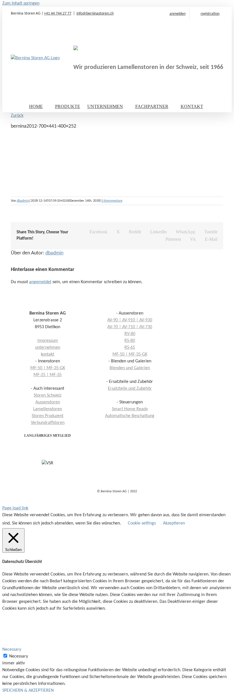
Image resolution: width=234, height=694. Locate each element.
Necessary (18, 656)
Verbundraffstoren (47, 423)
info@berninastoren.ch (95, 13)
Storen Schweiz (47, 395)
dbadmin (23, 201)
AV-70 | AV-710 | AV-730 (129, 327)
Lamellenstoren (47, 409)
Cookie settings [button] (142, 523)
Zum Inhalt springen (20, 3)
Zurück (17, 115)
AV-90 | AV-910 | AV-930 (129, 320)
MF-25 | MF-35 (47, 375)
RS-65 (129, 347)
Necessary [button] (11, 649)
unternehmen (47, 347)
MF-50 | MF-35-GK (129, 354)
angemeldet (40, 282)
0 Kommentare (112, 201)
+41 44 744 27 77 (57, 13)
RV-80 (129, 334)
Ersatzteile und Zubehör (130, 388)
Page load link (15, 508)
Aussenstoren (47, 402)
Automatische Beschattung (129, 416)
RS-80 (129, 340)
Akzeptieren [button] (174, 523)
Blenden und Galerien (130, 368)
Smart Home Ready (130, 409)
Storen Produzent (47, 416)
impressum (47, 340)
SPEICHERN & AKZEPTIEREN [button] (28, 690)
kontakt (47, 354)
